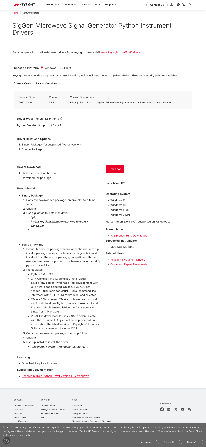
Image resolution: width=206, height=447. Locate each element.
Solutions (70, 4)
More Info (192, 442)
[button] (172, 4)
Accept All (146, 442)
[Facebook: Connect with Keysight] (162, 409)
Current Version (23, 83)
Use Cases (19, 409)
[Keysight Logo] (25, 4)
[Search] (190, 5)
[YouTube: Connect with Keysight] (183, 409)
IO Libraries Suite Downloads (128, 235)
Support (45, 400)
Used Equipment (21, 421)
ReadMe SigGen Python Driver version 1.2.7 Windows (55, 375)
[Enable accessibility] (6, 440)
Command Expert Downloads (128, 264)
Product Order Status (50, 413)
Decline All (169, 442)
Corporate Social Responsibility (86, 417)
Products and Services (24, 405)
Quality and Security (81, 413)
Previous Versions (46, 83)
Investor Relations (80, 409)
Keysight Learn (20, 417)
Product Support (48, 405)
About (75, 400)
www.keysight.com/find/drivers (120, 52)
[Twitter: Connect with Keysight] (176, 409)
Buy (97, 4)
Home (15, 13)
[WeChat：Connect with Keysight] (189, 409)
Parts (43, 417)
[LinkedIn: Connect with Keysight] (169, 409)
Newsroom (77, 405)
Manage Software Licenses (53, 409)
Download (114, 169)
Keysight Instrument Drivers (127, 259)
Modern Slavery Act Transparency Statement (91, 421)
